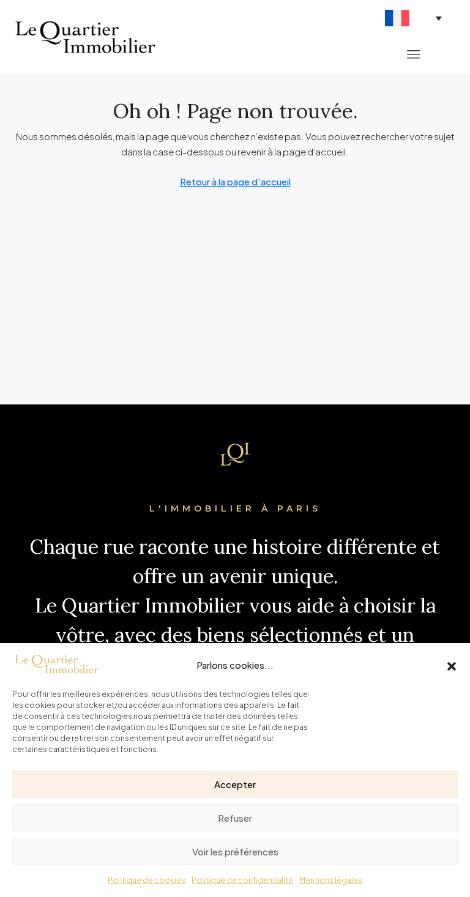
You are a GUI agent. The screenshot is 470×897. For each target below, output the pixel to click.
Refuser (235, 818)
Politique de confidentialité (242, 880)
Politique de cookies (146, 880)
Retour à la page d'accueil (235, 181)
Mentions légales (330, 880)
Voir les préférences (235, 851)
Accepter (235, 784)
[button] (452, 664)
